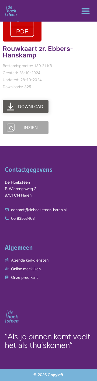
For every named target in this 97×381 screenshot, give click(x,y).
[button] (85, 11)
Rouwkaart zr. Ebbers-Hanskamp (38, 52)
